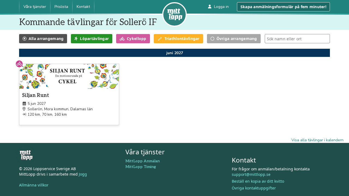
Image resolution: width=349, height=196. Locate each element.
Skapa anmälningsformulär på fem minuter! (283, 6)
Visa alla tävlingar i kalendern (317, 140)
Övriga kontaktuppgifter (254, 188)
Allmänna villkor (34, 185)
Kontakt (83, 6)
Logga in (221, 6)
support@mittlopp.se (251, 174)
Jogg (83, 174)
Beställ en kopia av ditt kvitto (258, 181)
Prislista (61, 6)
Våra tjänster (34, 6)
